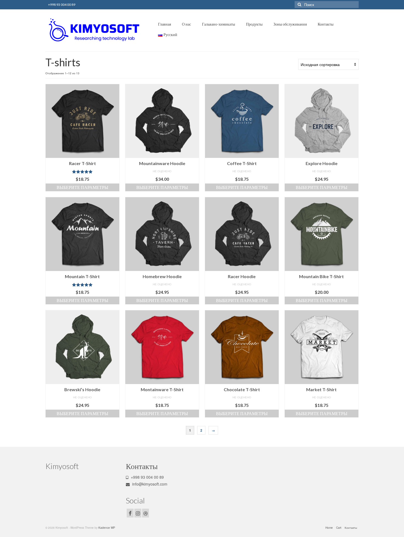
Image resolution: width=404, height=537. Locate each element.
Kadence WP (106, 528)
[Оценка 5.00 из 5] (82, 172)
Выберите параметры (82, 187)
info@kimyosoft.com (149, 484)
